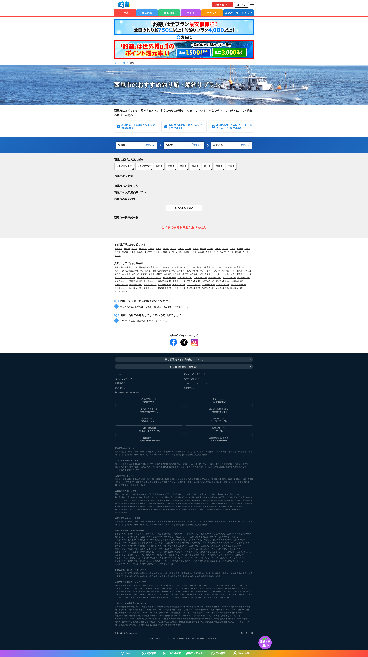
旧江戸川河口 (146, 610)
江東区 (143, 467)
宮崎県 (203, 576)
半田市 (159, 166)
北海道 (186, 252)
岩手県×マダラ (121, 534)
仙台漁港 (184, 619)
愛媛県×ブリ (240, 555)
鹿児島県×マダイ (217, 561)
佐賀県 (201, 252)
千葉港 (135, 622)
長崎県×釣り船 (121, 285)
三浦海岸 (197, 610)
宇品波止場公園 (220, 622)
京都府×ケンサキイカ (222, 546)
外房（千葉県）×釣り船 (241, 271)
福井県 (181, 249)
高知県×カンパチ (136, 558)
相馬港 (172, 610)
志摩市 (136, 588)
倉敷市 (198, 597)
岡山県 (171, 252)
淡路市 (186, 464)
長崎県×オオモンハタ (163, 561)
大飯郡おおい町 (133, 470)
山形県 (218, 249)
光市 (172, 594)
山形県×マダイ (207, 534)
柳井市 (160, 597)
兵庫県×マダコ (193, 549)
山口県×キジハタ (244, 552)
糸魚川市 (146, 597)
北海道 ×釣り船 (194, 285)
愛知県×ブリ (145, 546)
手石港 (170, 482)
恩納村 (142, 594)
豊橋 (178, 619)
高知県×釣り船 (178, 288)
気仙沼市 (222, 594)
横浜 (154, 607)
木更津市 (193, 585)
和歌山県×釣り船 (185, 278)
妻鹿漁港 (181, 622)
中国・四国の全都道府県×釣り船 (233, 267)
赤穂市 (133, 597)
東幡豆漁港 (171, 619)
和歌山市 (144, 464)
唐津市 (202, 588)
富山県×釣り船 (135, 288)
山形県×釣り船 (178, 281)
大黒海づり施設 (121, 616)
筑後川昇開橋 (212, 616)
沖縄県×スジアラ (140, 564)
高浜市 (171, 166)
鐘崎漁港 (130, 479)
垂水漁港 (138, 619)
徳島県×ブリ (151, 555)
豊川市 (207, 166)
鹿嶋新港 (205, 479)
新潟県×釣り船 (135, 281)
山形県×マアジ (220, 534)
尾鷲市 (166, 597)
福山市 (196, 588)
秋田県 (136, 573)
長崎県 (118, 252)
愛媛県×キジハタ (122, 558)
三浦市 (132, 464)
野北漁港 (245, 610)
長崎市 (145, 585)
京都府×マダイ (121, 549)
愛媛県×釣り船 (164, 288)
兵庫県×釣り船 (200, 278)
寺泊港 (203, 482)
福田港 (124, 610)
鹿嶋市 (166, 464)
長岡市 (124, 470)
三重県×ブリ (183, 546)
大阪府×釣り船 (121, 281)
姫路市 (200, 585)
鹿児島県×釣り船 (238, 285)
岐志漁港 (163, 482)
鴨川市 (206, 464)
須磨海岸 (130, 610)
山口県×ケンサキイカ (136, 555)
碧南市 (183, 166)
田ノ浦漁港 (193, 619)
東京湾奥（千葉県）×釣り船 (149, 278)
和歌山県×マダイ (206, 549)
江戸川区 (247, 585)
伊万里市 (137, 591)
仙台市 (148, 594)
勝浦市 (212, 464)
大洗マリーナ (142, 613)
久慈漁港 (149, 482)
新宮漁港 (237, 619)
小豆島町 (149, 588)
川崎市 (153, 597)
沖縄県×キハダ (153, 564)
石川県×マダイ (186, 543)
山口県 (164, 252)
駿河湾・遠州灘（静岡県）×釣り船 (156, 274)
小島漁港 (160, 622)
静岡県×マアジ (134, 546)
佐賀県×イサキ (121, 561)
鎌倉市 (183, 467)
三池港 (178, 610)
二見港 (212, 610)
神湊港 (117, 479)
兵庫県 (151, 249)
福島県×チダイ (134, 537)
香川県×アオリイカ (202, 555)
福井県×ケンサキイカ (201, 543)
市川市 (117, 470)
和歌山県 (143, 249)
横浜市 (138, 464)
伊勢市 (130, 591)
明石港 (142, 482)
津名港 (201, 619)
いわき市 (211, 591)
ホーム (125, 12)
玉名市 (139, 597)
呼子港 (193, 613)
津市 (215, 588)
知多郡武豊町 (144, 166)
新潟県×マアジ (240, 540)
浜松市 (124, 585)
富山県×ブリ (136, 543)
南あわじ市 (243, 467)
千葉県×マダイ (223, 537)
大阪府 (188, 249)
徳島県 (238, 252)
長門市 (230, 591)
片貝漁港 (237, 610)
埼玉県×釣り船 (150, 288)
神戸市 (240, 585)
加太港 (190, 479)
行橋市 (183, 594)
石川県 (231, 252)
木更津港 (229, 619)
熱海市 (137, 467)
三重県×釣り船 (193, 281)
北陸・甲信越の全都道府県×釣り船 (202, 267)
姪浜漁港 (213, 479)
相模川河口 (119, 613)
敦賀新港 (221, 616)
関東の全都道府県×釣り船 (126, 267)
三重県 (225, 249)
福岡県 (134, 249)
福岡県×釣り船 (169, 278)
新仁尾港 (124, 625)
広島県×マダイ (205, 552)
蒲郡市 (195, 166)
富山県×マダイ (148, 543)
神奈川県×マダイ (190, 540)
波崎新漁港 (176, 613)
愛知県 (125, 63)
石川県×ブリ (160, 543)
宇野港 (183, 607)
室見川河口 (236, 616)
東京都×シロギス (161, 540)
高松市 (189, 594)
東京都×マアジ (134, 540)
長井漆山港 (141, 485)
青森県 (124, 573)
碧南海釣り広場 (164, 613)
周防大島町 (137, 585)
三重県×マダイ (195, 546)
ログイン (241, 5)
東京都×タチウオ (147, 540)
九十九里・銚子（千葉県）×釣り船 (236, 274)
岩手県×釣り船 (121, 288)
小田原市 (199, 464)
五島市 (184, 591)
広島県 (210, 249)
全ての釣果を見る (184, 208)
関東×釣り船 (120, 494)
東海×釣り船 (142, 494)
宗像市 (125, 464)
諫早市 (178, 597)
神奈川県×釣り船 (194, 500)
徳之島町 (214, 594)
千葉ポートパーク (157, 616)
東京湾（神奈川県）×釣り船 (127, 274)
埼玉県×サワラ (182, 537)
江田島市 (157, 588)
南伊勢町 (165, 591)
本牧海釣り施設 (132, 607)
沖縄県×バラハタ (167, 564)
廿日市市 (248, 594)
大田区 (155, 467)
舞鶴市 (177, 594)
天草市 (117, 591)
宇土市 (172, 597)
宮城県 (233, 249)
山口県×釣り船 (208, 285)
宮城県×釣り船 (222, 281)
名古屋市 (118, 588)
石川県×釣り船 (121, 291)
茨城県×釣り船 (214, 278)
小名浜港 (189, 607)
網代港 (247, 482)
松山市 (190, 588)
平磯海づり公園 (121, 619)
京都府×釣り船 (236, 281)
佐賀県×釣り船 (193, 288)
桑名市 (235, 594)
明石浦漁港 (210, 482)
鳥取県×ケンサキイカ (123, 552)
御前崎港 (132, 616)
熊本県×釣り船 (164, 285)
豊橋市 (219, 166)
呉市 (124, 588)
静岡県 (159, 249)
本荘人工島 (162, 625)
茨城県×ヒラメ (170, 537)
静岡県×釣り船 (121, 503)
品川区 (222, 467)
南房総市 (238, 464)
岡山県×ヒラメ (193, 552)
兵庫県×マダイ (180, 549)
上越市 (210, 597)
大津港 (214, 607)
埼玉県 (216, 252)
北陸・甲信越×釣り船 (156, 494)
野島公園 (246, 607)
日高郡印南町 (168, 467)
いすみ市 (152, 464)
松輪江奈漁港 (140, 479)
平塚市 (177, 467)
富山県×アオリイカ (123, 543)
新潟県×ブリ (228, 540)
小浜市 (196, 467)
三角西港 (142, 622)
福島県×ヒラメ (121, 537)
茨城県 (166, 249)
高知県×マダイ (168, 558)
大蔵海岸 (132, 613)
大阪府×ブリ (158, 549)
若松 (126, 613)
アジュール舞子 (224, 607)
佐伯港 (163, 619)
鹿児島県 (148, 252)
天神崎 (185, 616)
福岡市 (160, 464)
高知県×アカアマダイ (152, 558)
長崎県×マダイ (134, 561)
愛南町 (204, 591)
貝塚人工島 (198, 607)
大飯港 (189, 482)
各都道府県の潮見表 (124, 570)
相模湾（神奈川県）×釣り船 (217, 271)
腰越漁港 (237, 479)
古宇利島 (171, 625)
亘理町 (243, 591)
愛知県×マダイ (157, 546)
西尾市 (136, 594)
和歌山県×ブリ (234, 549)
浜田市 (172, 591)
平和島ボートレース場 (224, 610)
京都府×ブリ (237, 546)
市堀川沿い (151, 479)
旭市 (160, 467)
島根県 (118, 255)
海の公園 (192, 616)
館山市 (117, 467)
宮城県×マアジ (180, 534)
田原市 (231, 166)
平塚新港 (124, 485)
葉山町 (207, 594)
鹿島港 (148, 607)
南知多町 (151, 591)
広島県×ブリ (231, 552)
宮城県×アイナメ (194, 534)
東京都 (173, 249)
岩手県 (157, 252)
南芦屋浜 (204, 610)
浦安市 (124, 591)
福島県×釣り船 (150, 285)
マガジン (212, 12)
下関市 (178, 585)
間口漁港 (160, 479)
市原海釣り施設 (143, 625)
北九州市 (173, 464)
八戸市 (160, 594)
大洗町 (178, 591)
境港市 (249, 591)
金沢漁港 (183, 479)
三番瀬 (142, 607)
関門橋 (139, 616)
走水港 (176, 482)
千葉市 (224, 591)
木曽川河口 (185, 613)
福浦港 (219, 482)
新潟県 (196, 249)
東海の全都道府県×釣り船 (174, 267)
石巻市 (222, 585)
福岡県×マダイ (180, 558)
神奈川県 (169, 12)
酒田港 (156, 482)
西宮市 (204, 597)
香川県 (179, 252)
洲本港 (129, 622)
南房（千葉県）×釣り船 (209, 274)
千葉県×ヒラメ (236, 537)
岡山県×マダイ (180, 552)
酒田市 (189, 467)
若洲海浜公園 (120, 607)
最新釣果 (147, 12)
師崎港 (168, 616)
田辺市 (209, 467)
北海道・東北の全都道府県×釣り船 (160, 271)
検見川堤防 (201, 616)
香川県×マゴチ (216, 555)
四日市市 (165, 588)
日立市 (192, 464)
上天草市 (191, 591)
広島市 (152, 585)
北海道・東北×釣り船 (206, 494)
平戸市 (228, 585)
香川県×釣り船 (222, 285)
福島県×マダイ (247, 534)
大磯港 (225, 482)
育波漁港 (175, 479)
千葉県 (127, 249)
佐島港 (244, 479)
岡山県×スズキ (168, 552)
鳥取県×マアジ (139, 552)
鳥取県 (125, 252)
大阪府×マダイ (134, 549)
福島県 (140, 252)
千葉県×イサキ (121, 540)
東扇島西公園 (187, 610)
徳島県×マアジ (162, 555)
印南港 (230, 479)
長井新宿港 (238, 482)
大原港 (124, 479)
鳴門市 (166, 585)
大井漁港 (132, 485)
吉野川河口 (246, 619)
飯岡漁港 (197, 479)
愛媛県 (208, 252)
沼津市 (216, 467)
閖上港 (117, 610)
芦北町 (198, 591)
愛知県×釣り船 (150, 281)
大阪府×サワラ (146, 549)
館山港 (189, 622)
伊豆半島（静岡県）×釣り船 (185, 274)
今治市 (144, 591)
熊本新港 (196, 622)
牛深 (202, 622)
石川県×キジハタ (172, 543)
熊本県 (132, 252)
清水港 (138, 610)
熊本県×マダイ (178, 561)
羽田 (229, 613)
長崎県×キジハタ (147, 561)
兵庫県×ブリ (169, 549)
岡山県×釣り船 (178, 285)
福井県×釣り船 (243, 278)
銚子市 (154, 594)
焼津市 (236, 591)
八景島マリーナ (203, 613)
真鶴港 (250, 479)
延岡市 (130, 588)
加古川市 (202, 467)
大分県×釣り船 (222, 288)
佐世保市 (227, 588)
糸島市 (218, 464)
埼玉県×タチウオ (195, 537)
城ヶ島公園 (151, 622)
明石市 (180, 464)
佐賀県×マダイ (225, 558)
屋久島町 (118, 597)
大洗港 (231, 482)
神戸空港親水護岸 (218, 619)
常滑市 (178, 588)
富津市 (245, 464)
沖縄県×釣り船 (207, 281)
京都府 (240, 249)
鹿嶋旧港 (167, 479)
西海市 (201, 594)
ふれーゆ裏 (214, 613)
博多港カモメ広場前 (123, 482)
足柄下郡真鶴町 (127, 467)
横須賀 (229, 616)
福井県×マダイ (216, 543)
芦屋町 (166, 594)
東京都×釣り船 (229, 278)
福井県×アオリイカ (230, 543)
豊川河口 (242, 613)
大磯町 (218, 591)
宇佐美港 (135, 482)
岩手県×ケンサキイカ (136, 534)
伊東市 (149, 467)
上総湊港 (196, 482)
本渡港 (157, 619)
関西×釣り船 (131, 494)
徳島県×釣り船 (207, 288)
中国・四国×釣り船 (173, 494)
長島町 (221, 588)
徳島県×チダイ (175, 555)
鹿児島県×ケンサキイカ (234, 561)
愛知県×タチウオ (170, 546)
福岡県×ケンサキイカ (209, 558)
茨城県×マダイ (146, 537)
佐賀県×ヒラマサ (239, 558)
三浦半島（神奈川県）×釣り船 (190, 271)
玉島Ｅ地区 (153, 613)
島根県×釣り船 (236, 288)
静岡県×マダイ (245, 543)
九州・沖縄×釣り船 (189, 494)
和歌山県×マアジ (221, 549)
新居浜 (178, 625)
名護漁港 (146, 616)
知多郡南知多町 (124, 166)
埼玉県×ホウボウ (210, 537)
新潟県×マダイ (216, 540)
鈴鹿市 (124, 594)
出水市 (216, 597)
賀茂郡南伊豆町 (231, 467)
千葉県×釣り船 (207, 500)
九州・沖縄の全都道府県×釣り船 (129, 271)
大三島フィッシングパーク (238, 622)
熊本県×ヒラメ (191, 561)
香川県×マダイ (187, 555)
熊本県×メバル (204, 561)
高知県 (194, 252)
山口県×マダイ (121, 555)
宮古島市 (243, 588)
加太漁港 (207, 607)
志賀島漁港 (209, 622)
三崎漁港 (174, 622)
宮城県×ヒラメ (168, 534)
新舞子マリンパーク (161, 610)
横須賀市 (118, 464)
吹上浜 (167, 622)
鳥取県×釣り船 (135, 285)
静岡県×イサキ (121, 546)
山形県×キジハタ (233, 534)
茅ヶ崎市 (235, 588)
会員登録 (223, 5)
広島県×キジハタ (219, 552)
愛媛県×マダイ (229, 555)
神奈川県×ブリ (204, 540)
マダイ (191, 12)
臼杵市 (130, 594)
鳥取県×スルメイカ (153, 552)
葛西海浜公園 (236, 607)
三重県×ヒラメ (207, 546)
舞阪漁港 (160, 607)
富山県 (223, 252)
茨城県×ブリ (158, 537)
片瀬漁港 (132, 625)
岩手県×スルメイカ (153, 534)
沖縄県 (247, 249)
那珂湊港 (167, 607)
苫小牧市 (126, 597)
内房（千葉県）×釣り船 (125, 278)
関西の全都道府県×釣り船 (150, 267)
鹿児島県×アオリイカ (123, 564)
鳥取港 (151, 619)
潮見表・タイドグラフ (238, 12)
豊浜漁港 (175, 607)
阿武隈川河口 (176, 616)
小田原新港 (222, 479)
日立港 (235, 613)
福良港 (183, 482)
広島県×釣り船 (164, 281)
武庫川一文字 (120, 622)
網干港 (117, 625)
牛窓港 (131, 619)
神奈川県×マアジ (176, 540)
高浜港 (117, 485)
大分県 (245, 252)
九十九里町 (214, 585)
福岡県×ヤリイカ (194, 558)
